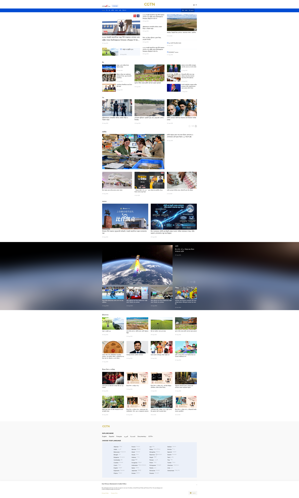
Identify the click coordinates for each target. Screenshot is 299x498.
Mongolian (155, 452)
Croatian (118, 462)
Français (119, 436)
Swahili (171, 454)
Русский (132, 436)
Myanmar (156, 454)
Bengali (117, 454)
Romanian (155, 470)
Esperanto (119, 470)
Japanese (136, 470)
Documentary (142, 436)
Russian (154, 473)
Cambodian (118, 460)
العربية (126, 436)
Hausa (135, 454)
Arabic (117, 449)
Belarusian (120, 452)
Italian (135, 468)
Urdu (170, 468)
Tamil (170, 457)
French (136, 446)
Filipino (118, 473)
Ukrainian (173, 465)
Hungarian (137, 462)
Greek (136, 452)
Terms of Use (114, 493)
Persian (154, 460)
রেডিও (186, 10)
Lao (152, 446)
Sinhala (171, 449)
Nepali (153, 457)
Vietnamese (173, 470)
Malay (155, 449)
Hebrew (135, 457)
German (136, 449)
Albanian (118, 446)
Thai (169, 460)
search (192, 10)
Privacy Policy (105, 493)
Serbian (171, 446)
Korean (136, 473)
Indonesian (139, 465)
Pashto (153, 468)
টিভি (183, 10)
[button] (196, 126)
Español (111, 436)
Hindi (134, 460)
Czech (117, 465)
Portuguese (155, 465)
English (104, 436)
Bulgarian (119, 457)
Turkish (171, 462)
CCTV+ (150, 436)
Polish (153, 462)
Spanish (171, 452)
